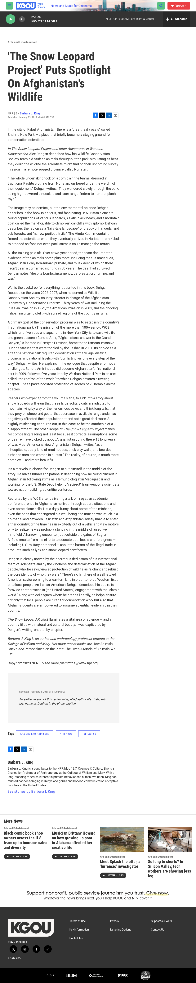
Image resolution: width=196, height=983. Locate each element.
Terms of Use (77, 921)
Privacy (114, 921)
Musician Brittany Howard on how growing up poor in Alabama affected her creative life (74, 840)
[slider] (28, 19)
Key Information (79, 929)
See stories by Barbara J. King (31, 791)
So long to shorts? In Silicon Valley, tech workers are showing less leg (169, 868)
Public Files (76, 938)
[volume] (22, 19)
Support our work (161, 921)
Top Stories (89, 733)
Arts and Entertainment (22, 42)
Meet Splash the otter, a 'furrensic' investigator (120, 864)
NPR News (66, 733)
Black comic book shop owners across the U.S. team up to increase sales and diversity (25, 840)
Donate (180, 6)
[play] (10, 19)
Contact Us (157, 929)
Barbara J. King (30, 113)
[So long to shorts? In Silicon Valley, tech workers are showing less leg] (170, 839)
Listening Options (120, 929)
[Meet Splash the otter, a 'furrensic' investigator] (122, 839)
